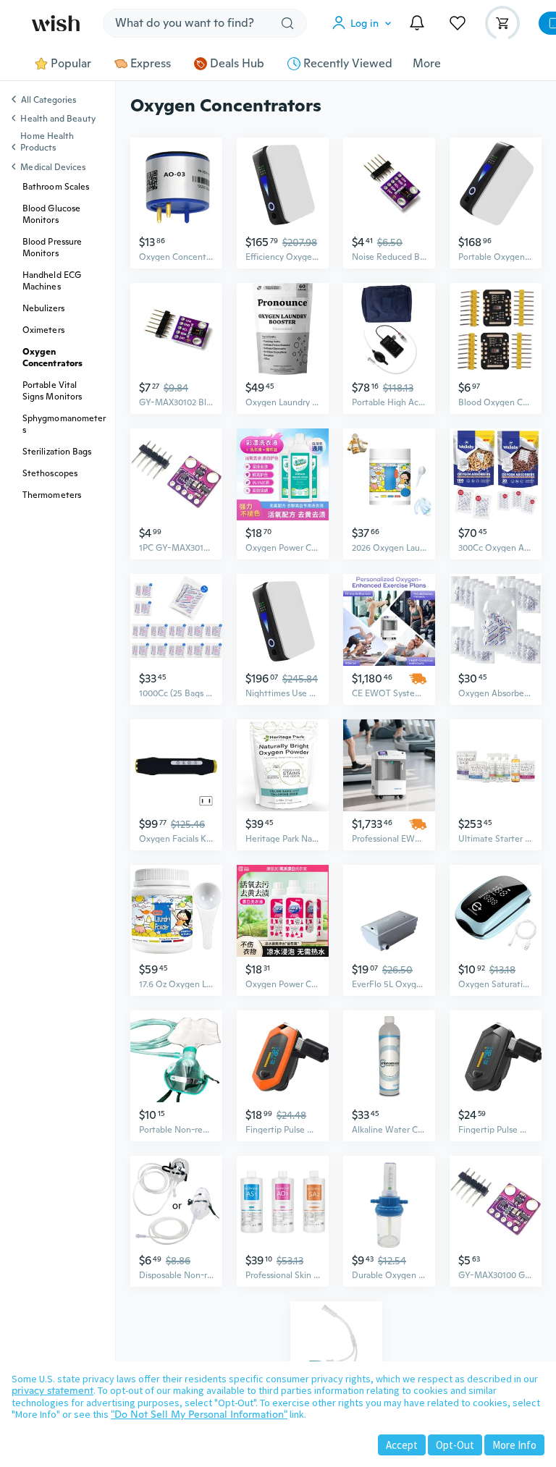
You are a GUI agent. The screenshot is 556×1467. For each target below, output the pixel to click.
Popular (71, 63)
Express (150, 63)
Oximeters (43, 330)
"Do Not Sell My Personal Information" (199, 1414)
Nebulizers (43, 308)
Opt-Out (455, 1445)
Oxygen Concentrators (52, 357)
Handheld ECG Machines (51, 280)
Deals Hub (237, 63)
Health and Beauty (57, 118)
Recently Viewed (347, 63)
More (427, 63)
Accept (402, 1445)
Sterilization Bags (56, 451)
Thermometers (51, 495)
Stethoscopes (49, 473)
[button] (364, 23)
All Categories (48, 101)
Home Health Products (47, 141)
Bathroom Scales (55, 187)
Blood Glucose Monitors (51, 214)
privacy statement (52, 1390)
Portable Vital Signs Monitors (52, 390)
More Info (514, 1445)
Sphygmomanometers (64, 424)
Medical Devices (52, 167)
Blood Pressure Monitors (52, 247)
